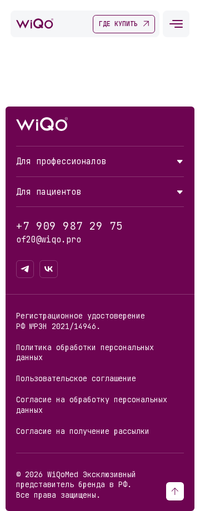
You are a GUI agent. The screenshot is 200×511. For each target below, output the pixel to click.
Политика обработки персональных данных (85, 352)
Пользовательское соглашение (76, 378)
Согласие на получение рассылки (82, 431)
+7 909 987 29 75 (69, 226)
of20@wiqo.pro (48, 239)
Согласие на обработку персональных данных (91, 404)
